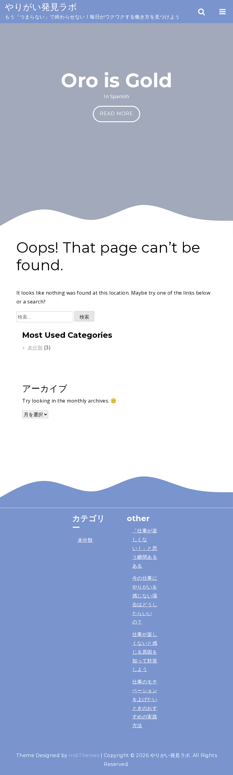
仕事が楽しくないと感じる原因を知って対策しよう (144, 651)
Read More (116, 113)
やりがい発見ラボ (41, 7)
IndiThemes (84, 755)
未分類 (35, 348)
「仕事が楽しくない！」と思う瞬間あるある (144, 548)
